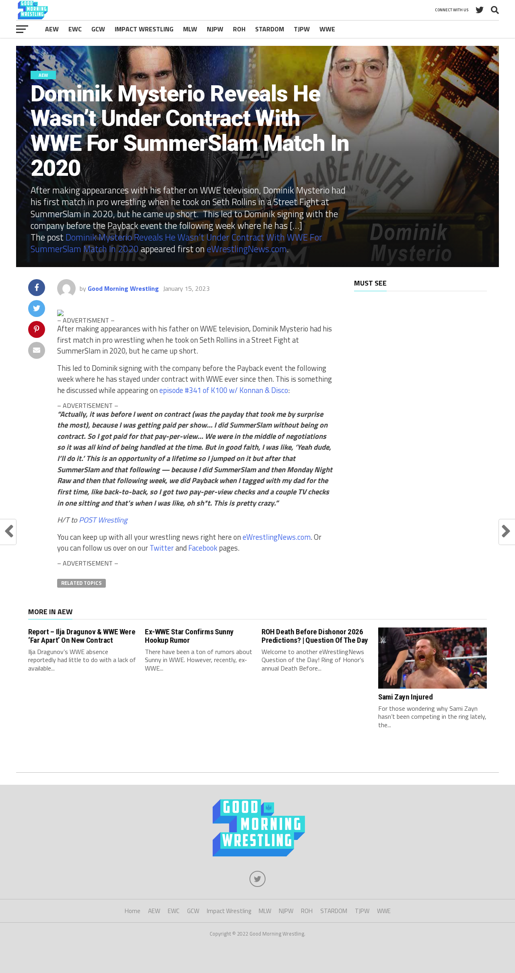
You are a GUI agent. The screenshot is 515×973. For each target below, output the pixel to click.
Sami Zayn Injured (405, 696)
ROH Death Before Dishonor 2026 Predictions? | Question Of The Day (315, 636)
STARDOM (269, 29)
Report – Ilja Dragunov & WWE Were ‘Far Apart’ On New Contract (81, 636)
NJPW (215, 29)
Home (132, 910)
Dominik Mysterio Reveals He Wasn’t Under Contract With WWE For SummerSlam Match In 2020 (176, 243)
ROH (239, 29)
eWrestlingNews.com (247, 249)
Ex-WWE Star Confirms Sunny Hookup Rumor (189, 636)
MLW (190, 29)
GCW (98, 29)
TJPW (302, 29)
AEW (52, 29)
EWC (75, 29)
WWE (327, 29)
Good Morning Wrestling (123, 288)
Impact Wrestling (144, 29)
